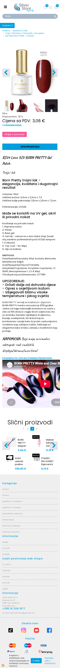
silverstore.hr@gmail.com (22, 612)
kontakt (5, 554)
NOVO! (36, 437)
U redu (36, 660)
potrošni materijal (11, 525)
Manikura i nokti (20, 30)
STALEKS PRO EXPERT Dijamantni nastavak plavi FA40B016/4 (47, 466)
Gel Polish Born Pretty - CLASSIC (19, 35)
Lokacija (6, 570)
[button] (54, 72)
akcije (5, 542)
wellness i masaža (11, 507)
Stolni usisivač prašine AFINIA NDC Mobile (19, 466)
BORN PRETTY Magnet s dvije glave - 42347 (22, 447)
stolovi (5, 489)
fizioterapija (8, 519)
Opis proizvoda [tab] (29, 146)
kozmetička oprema (12, 513)
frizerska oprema (11, 531)
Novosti (6, 582)
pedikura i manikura (12, 501)
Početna (6, 30)
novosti (6, 548)
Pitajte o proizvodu (14, 134)
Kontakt (6, 576)
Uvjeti (5, 588)
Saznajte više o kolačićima (50, 660)
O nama (6, 564)
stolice (5, 495)
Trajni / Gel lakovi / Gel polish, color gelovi (24, 33)
